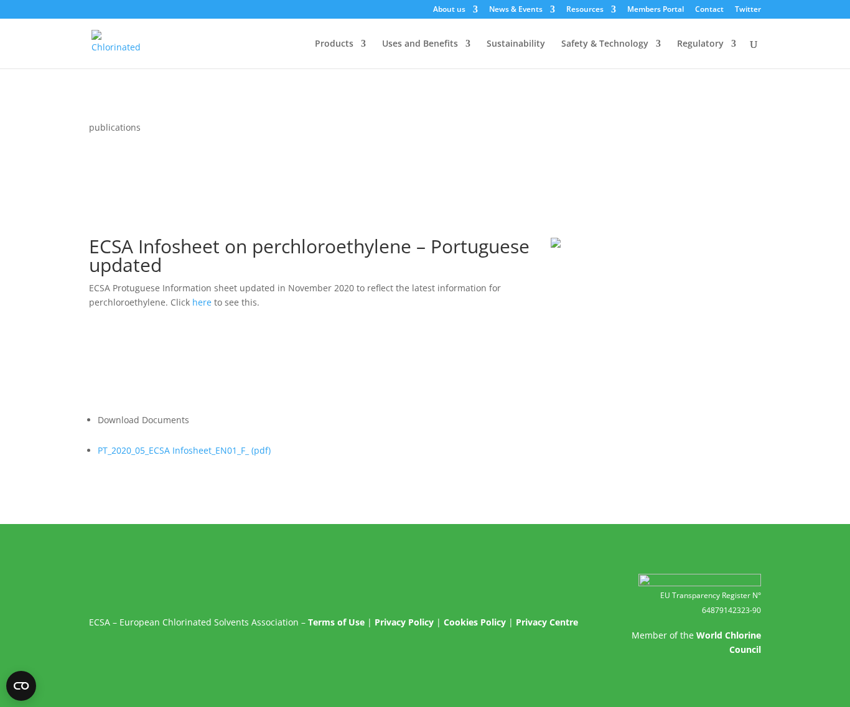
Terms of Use (336, 622)
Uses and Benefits (420, 44)
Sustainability (516, 44)
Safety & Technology (604, 44)
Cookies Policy (475, 622)
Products (334, 44)
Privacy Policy (404, 622)
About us (449, 10)
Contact (709, 10)
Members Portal (655, 10)
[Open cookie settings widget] (21, 686)
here (202, 302)
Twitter (748, 10)
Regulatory (700, 44)
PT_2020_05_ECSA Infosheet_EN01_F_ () (184, 450)
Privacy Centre (547, 622)
